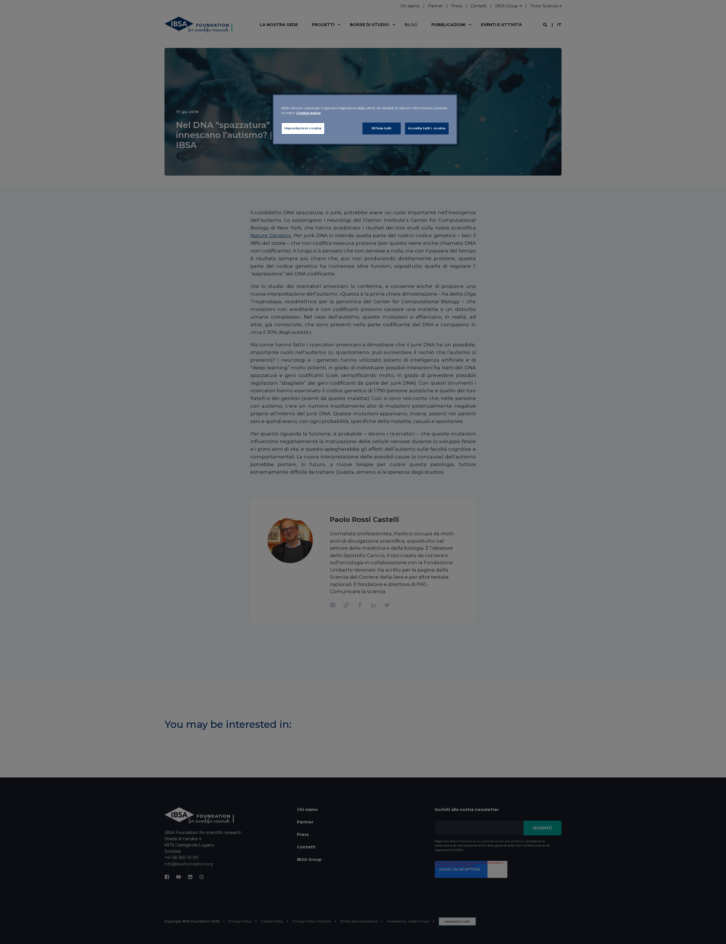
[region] (365, 119)
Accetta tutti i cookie (427, 128)
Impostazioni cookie (303, 128)
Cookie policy (308, 113)
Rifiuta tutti (381, 128)
